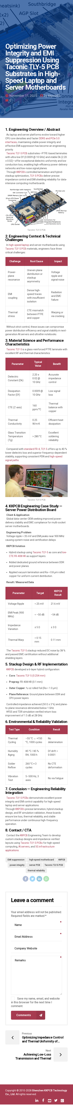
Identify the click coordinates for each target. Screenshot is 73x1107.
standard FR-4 (32, 449)
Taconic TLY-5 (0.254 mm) (30, 675)
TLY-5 (44, 449)
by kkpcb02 (52, 95)
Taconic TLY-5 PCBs (17, 797)
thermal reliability (36, 870)
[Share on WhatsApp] (46, 879)
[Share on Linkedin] (39, 879)
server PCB (34, 865)
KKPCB (10, 669)
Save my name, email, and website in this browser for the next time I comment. (35, 1002)
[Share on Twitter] (32, 879)
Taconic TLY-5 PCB (16, 153)
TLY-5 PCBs (36, 175)
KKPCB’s (21, 172)
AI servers (24, 846)
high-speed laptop (19, 245)
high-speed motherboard (41, 859)
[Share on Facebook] (25, 879)
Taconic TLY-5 (14, 349)
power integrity (17, 865)
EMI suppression (16, 859)
